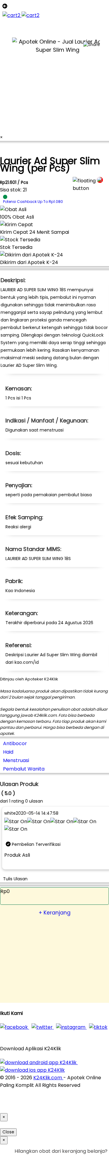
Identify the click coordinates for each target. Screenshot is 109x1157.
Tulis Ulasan (15, 879)
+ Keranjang (55, 912)
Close (8, 1132)
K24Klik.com (48, 1077)
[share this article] (91, 45)
